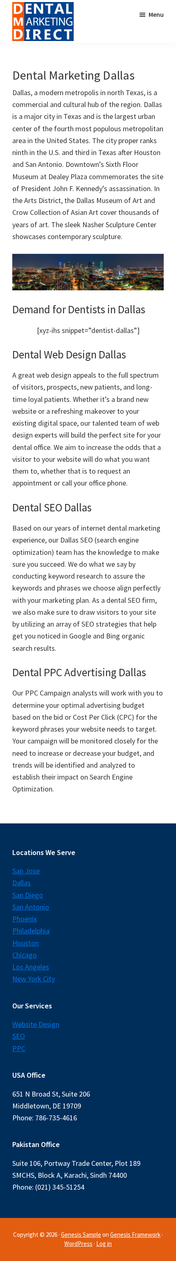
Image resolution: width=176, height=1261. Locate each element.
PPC (18, 1048)
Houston (25, 943)
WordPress (78, 1243)
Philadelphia (31, 930)
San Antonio (30, 907)
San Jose (26, 871)
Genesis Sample (81, 1234)
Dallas (21, 882)
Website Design (35, 1024)
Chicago (24, 955)
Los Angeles (30, 966)
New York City (33, 978)
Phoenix (24, 919)
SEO (18, 1036)
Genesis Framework (135, 1234)
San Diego (27, 895)
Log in (104, 1243)
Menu (156, 14)
